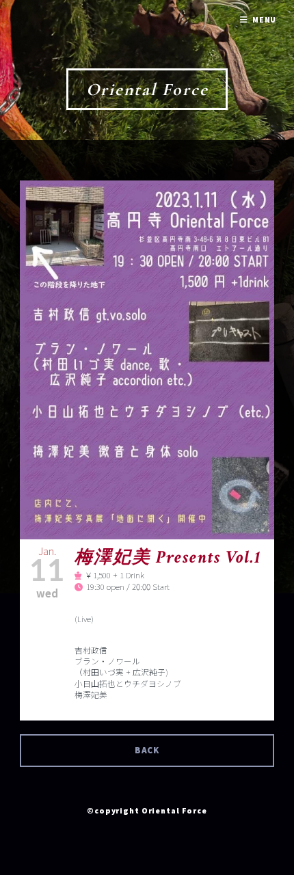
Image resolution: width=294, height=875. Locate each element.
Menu (264, 19)
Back (147, 750)
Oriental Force (147, 89)
